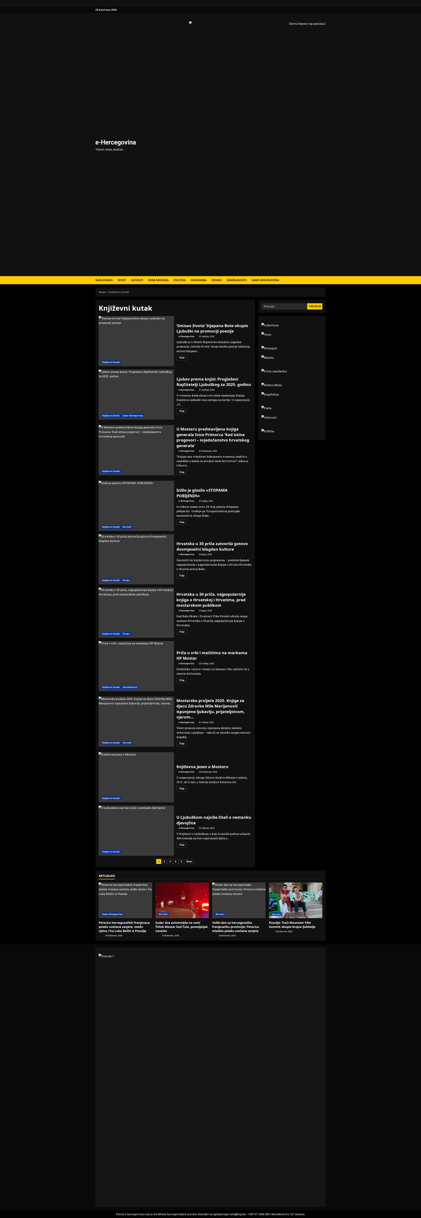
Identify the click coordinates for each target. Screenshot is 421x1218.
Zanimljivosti (237, 280)
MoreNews (278, 1214)
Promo (216, 280)
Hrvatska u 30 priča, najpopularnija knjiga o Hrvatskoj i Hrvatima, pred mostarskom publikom (136, 613)
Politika (179, 280)
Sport (122, 280)
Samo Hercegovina (265, 280)
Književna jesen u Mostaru (136, 777)
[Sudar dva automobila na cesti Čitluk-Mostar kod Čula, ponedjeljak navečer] (182, 900)
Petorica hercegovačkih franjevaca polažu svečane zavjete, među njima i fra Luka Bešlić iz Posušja (124, 927)
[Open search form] (325, 280)
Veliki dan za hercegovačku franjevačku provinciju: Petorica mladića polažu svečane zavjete (235, 927)
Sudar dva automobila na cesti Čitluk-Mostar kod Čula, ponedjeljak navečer (181, 927)
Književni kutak (111, 362)
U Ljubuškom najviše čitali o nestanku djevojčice (136, 831)
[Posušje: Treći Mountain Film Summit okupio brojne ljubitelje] (295, 900)
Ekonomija (199, 280)
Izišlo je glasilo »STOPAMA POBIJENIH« (136, 506)
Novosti (137, 280)
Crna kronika (158, 280)
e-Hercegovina (115, 142)
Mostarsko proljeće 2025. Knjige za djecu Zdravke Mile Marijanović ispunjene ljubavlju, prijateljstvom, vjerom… (136, 722)
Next (189, 861)
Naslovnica (104, 280)
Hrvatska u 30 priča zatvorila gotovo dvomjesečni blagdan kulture (136, 559)
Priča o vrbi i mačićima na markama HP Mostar (136, 666)
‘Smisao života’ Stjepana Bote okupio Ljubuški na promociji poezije (136, 341)
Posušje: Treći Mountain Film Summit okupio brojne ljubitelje (292, 925)
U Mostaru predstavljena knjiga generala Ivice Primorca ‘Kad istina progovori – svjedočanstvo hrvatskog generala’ (136, 450)
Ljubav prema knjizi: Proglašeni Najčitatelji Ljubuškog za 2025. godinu (136, 395)
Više (183, 358)
